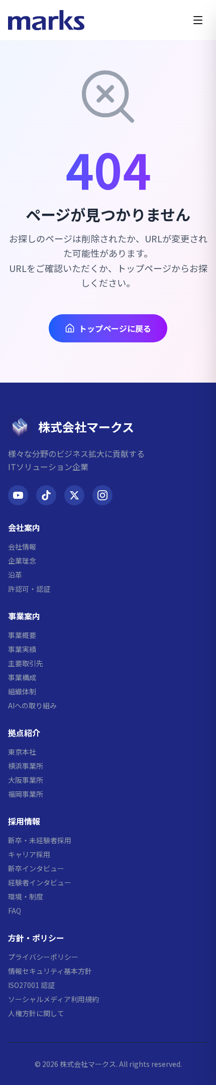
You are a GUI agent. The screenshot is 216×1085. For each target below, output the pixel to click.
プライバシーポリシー (43, 957)
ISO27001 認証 (31, 985)
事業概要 (22, 635)
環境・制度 (25, 896)
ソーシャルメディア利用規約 (53, 999)
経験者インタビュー (39, 882)
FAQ (14, 911)
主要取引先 (25, 663)
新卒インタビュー (36, 868)
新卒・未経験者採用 (39, 840)
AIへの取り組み (32, 705)
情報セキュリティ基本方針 (50, 971)
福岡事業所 (25, 794)
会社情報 (22, 546)
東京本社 (22, 752)
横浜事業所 (25, 766)
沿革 (15, 575)
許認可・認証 (29, 589)
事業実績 (22, 649)
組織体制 (22, 691)
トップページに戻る (115, 328)
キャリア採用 (29, 854)
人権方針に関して (36, 1013)
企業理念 (22, 561)
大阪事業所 (25, 780)
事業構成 (22, 677)
